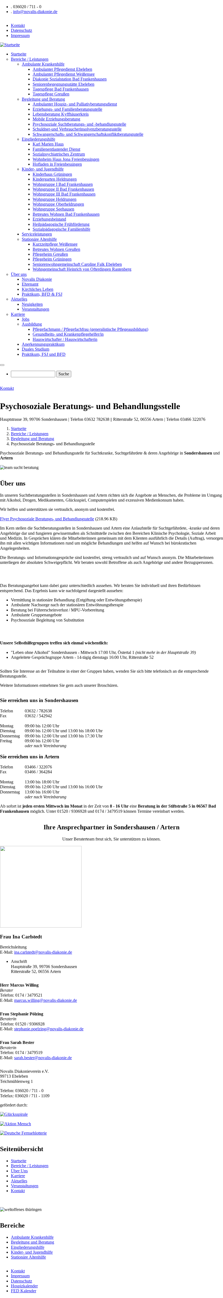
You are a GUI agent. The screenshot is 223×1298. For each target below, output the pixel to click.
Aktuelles (19, 299)
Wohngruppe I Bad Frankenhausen (63, 184)
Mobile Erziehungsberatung (56, 119)
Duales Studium (35, 349)
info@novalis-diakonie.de (35, 11)
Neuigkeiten (32, 304)
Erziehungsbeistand (49, 219)
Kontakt (18, 25)
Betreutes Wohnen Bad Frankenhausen (66, 214)
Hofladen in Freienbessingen (57, 164)
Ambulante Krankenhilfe (43, 64)
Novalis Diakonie (37, 279)
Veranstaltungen (35, 309)
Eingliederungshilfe (38, 139)
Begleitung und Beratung (43, 99)
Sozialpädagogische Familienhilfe (61, 229)
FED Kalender (23, 1290)
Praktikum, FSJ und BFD (44, 354)
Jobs (25, 319)
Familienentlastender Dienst (56, 149)
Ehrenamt (30, 284)
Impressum (20, 35)
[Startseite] (10, 44)
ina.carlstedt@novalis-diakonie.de (43, 952)
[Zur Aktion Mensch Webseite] (15, 1123)
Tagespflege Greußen (51, 94)
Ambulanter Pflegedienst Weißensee (64, 74)
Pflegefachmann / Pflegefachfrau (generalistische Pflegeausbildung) (90, 329)
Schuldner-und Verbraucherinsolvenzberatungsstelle (77, 129)
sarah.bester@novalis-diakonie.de (43, 1057)
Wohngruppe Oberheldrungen (58, 204)
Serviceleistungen (37, 234)
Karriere (18, 314)
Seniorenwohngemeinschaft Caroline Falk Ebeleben (77, 264)
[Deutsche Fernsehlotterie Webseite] (23, 1133)
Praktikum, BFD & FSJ (42, 294)
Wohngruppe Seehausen (53, 209)
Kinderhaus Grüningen (52, 174)
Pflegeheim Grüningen (52, 259)
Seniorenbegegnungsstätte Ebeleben (63, 84)
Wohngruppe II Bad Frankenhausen (63, 189)
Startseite (18, 54)
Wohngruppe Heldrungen (54, 199)
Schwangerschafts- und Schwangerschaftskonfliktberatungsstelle (88, 134)
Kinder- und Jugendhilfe (43, 169)
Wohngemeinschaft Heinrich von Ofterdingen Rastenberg (82, 269)
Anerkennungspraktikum (43, 344)
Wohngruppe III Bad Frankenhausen (64, 194)
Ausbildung (32, 324)
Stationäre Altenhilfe (39, 239)
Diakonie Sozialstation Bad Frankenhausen (70, 79)
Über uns (19, 274)
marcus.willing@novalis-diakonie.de (45, 1000)
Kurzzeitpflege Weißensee (55, 244)
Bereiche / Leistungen (29, 59)
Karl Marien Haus (48, 144)
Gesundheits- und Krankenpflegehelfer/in (68, 334)
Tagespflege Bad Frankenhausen (61, 89)
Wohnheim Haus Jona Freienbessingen (66, 159)
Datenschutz (21, 30)
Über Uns (19, 1171)
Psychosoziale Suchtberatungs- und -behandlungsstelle (79, 124)
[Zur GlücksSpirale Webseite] (14, 1114)
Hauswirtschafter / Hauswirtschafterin (65, 339)
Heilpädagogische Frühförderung (61, 224)
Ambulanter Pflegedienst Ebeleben (62, 69)
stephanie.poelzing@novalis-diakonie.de (48, 1029)
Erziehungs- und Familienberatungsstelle (67, 109)
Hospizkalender (24, 1286)
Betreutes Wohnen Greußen (56, 249)
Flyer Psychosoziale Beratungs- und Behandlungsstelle (47, 519)
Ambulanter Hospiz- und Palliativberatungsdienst (75, 104)
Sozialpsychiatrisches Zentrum (59, 154)
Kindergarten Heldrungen (55, 179)
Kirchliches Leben (37, 289)
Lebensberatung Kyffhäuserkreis (61, 114)
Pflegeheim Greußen (50, 254)
